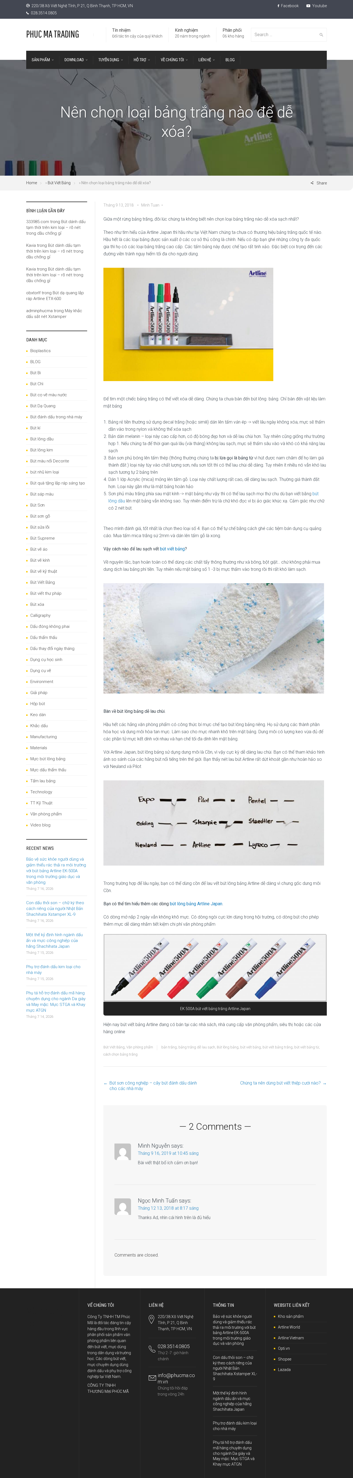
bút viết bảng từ (306, 1047)
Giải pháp (38, 692)
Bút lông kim (41, 450)
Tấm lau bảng (42, 780)
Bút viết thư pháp (45, 593)
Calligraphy (40, 615)
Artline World (289, 1327)
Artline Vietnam (291, 1338)
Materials (38, 747)
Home (31, 183)
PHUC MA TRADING (52, 33)
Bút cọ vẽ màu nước (48, 394)
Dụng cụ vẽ (40, 670)
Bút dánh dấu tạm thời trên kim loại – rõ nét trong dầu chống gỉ (55, 227)
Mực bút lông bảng (47, 758)
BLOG (35, 361)
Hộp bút (37, 703)
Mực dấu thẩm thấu (48, 769)
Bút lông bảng (228, 1047)
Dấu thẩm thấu (43, 637)
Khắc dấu (39, 725)
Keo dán (38, 714)
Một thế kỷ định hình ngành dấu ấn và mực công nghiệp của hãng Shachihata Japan (54, 940)
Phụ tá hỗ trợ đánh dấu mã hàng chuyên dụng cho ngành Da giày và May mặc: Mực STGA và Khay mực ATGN (234, 1453)
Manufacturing (43, 736)
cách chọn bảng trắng (120, 1054)
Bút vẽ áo (38, 549)
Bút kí (35, 427)
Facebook (289, 6)
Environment (41, 681)
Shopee (284, 1359)
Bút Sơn (37, 505)
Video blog (40, 825)
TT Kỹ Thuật (41, 802)
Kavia (31, 245)
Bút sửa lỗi (39, 527)
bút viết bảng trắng (278, 1047)
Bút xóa (37, 604)
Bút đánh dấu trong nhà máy (56, 416)
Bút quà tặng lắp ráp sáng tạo (57, 483)
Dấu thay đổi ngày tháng (52, 648)
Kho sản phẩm (291, 1316)
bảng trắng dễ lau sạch (196, 1047)
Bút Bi (35, 372)
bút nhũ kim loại (44, 472)
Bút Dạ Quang (42, 405)
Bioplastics (40, 350)
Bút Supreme (42, 538)
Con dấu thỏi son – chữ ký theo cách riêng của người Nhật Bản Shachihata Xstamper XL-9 (55, 908)
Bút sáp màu (42, 494)
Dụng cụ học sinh (46, 659)
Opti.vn (284, 1348)
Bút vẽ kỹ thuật (43, 571)
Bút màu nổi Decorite (49, 461)
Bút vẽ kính (40, 560)
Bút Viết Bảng (59, 183)
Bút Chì (36, 383)
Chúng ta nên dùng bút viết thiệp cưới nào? (280, 1083)
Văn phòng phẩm (139, 1047)
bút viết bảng (172, 548)
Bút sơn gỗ (40, 516)
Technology (41, 791)
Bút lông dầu (42, 439)
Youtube (319, 6)
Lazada (284, 1369)
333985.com (37, 221)
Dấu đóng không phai (49, 626)
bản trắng (169, 1047)
